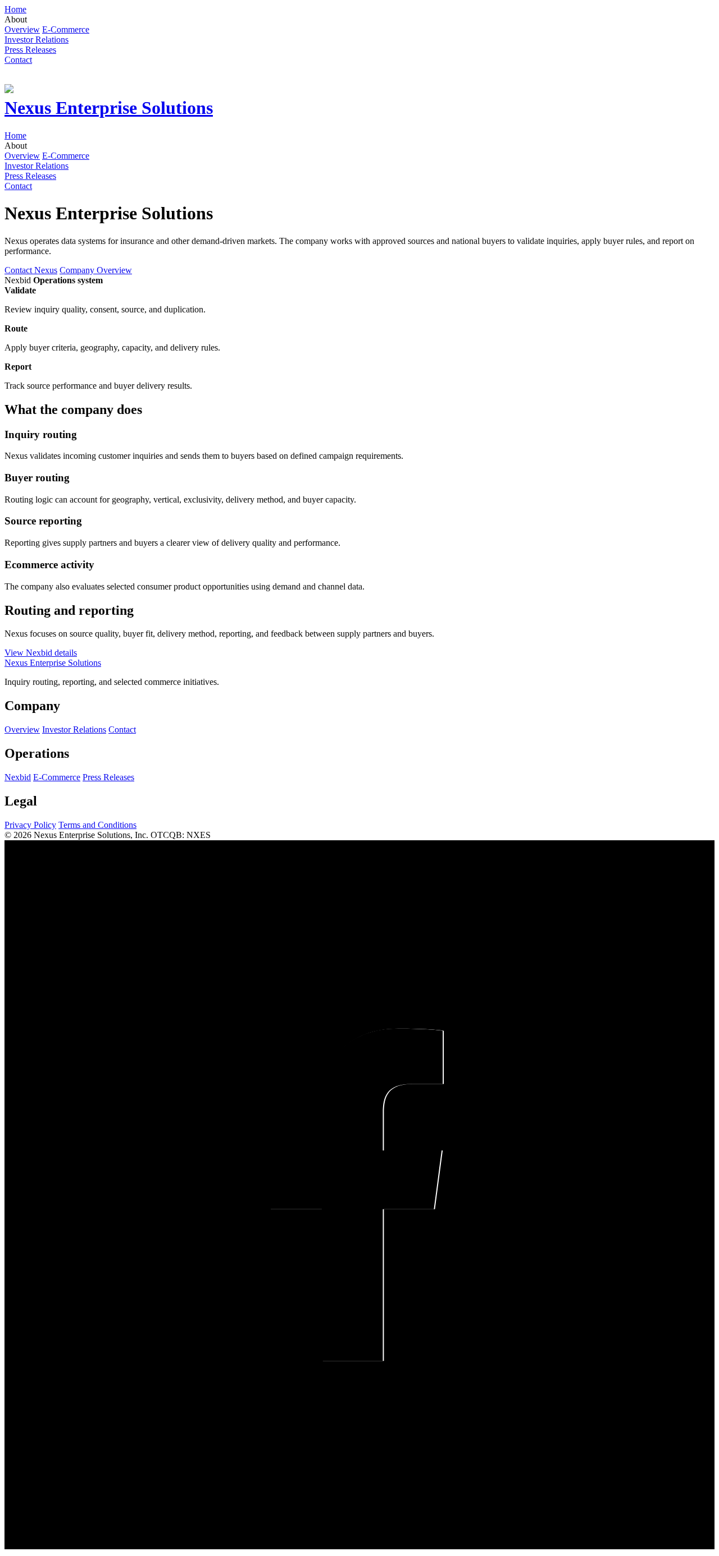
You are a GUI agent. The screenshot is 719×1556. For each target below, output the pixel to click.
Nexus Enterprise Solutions (52, 662)
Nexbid (17, 777)
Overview (22, 729)
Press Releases (108, 777)
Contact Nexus (30, 270)
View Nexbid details (40, 652)
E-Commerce (56, 777)
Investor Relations (74, 729)
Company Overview (96, 270)
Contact (122, 729)
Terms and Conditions (97, 825)
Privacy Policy (30, 825)
